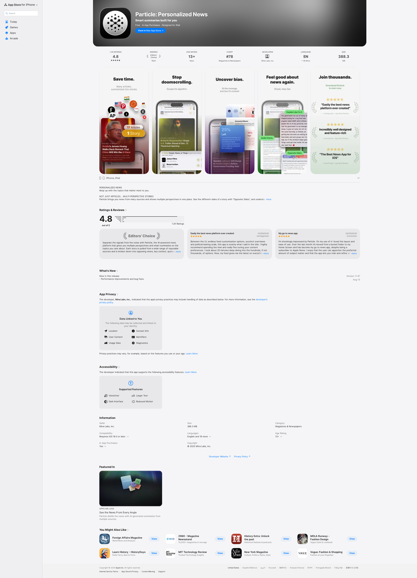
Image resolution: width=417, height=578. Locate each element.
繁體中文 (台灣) (352, 568)
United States (233, 568)
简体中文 (283, 568)
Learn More (192, 353)
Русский (272, 568)
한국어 (310, 568)
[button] (21, 21)
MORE (178, 251)
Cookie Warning (148, 571)
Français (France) (297, 568)
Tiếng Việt (338, 568)
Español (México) (250, 568)
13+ (277, 436)
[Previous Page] (96, 244)
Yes (101, 446)
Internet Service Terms (108, 571)
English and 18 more (197, 436)
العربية (263, 568)
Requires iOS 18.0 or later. (112, 436)
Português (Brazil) (323, 568)
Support (161, 571)
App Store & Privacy (130, 571)
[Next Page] (363, 244)
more (268, 199)
